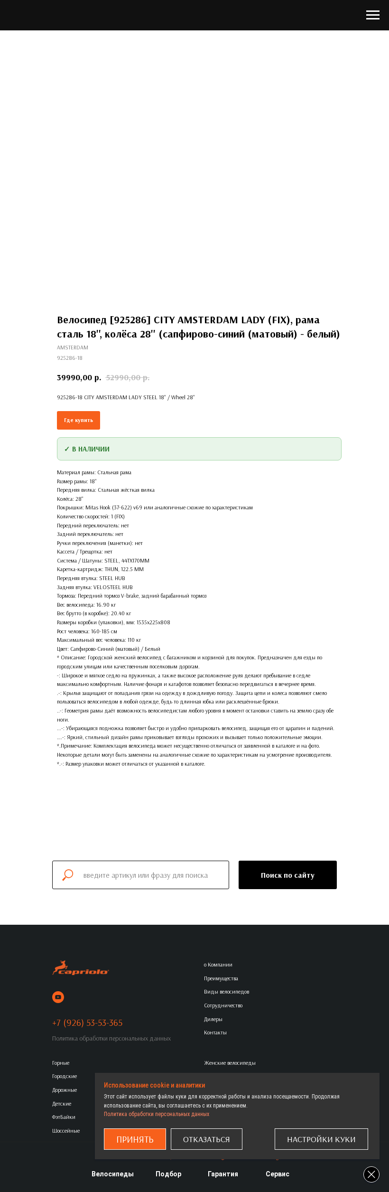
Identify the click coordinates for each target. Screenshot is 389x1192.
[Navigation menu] (373, 15)
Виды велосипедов (226, 991)
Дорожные (64, 1089)
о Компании (218, 964)
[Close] (371, 1174)
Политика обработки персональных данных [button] (111, 1038)
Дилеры (213, 1019)
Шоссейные (66, 1130)
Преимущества (221, 978)
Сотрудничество (223, 1005)
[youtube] (58, 997)
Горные (60, 1062)
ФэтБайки (63, 1116)
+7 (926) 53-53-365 (87, 1022)
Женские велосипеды (230, 1062)
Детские (61, 1103)
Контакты (215, 1032)
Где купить (78, 419)
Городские (64, 1075)
